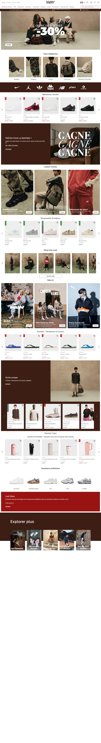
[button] (11, 503)
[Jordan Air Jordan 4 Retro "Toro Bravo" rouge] (31, 105)
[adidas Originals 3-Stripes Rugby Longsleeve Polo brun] (15, 412)
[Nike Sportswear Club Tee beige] (34, 412)
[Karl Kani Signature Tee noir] (89, 412)
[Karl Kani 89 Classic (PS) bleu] (13, 229)
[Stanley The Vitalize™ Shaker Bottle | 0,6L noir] (31, 447)
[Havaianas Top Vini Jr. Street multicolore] (68, 342)
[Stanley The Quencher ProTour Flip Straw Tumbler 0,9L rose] (87, 447)
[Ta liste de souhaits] (94, 2)
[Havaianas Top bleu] (13, 342)
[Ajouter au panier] (20, 98)
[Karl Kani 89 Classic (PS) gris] (31, 229)
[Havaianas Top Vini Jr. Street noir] (31, 342)
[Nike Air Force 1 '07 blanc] (13, 105)
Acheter (7, 384)
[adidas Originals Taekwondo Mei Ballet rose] (52, 412)
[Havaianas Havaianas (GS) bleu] (87, 342)
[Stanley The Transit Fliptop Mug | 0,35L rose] (13, 447)
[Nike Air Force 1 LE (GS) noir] (87, 105)
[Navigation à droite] (99, 110)
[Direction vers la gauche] (2, 110)
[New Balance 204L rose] (50, 229)
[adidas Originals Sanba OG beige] (68, 229)
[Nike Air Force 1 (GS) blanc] (50, 105)
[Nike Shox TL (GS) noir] (68, 105)
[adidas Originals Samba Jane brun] (71, 412)
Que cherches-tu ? (89, 7)
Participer (8, 149)
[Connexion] (91, 2)
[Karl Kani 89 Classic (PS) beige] (87, 229)
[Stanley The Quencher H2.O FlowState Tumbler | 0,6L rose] (68, 447)
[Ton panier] (98, 2)
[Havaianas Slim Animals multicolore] (50, 342)
